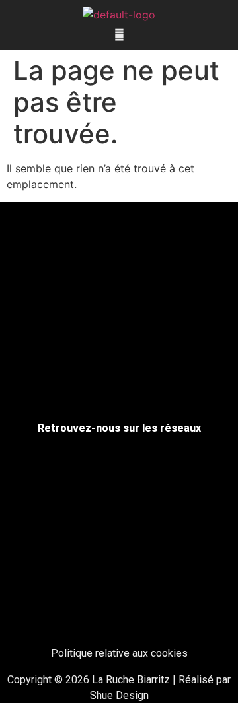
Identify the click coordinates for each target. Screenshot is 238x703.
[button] (119, 34)
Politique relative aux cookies (119, 653)
